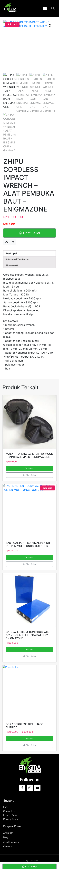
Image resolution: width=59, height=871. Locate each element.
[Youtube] (37, 788)
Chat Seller (31, 233)
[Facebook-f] (22, 788)
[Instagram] (30, 788)
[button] (45, 8)
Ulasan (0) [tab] (12, 265)
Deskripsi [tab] (11, 253)
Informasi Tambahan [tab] (17, 259)
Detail (30, 468)
